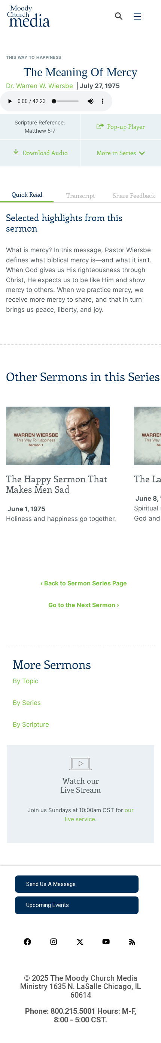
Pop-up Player (126, 126)
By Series (27, 702)
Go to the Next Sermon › (83, 605)
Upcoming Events (47, 905)
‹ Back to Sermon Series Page (83, 583)
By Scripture (31, 724)
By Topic (25, 681)
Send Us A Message (51, 884)
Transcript (80, 195)
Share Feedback (134, 195)
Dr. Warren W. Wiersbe (39, 86)
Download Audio (45, 153)
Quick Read (27, 194)
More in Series (116, 153)
